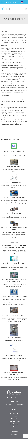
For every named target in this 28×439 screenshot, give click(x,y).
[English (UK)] (21, 2)
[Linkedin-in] (2, 2)
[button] (26, 9)
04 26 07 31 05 (12, 2)
